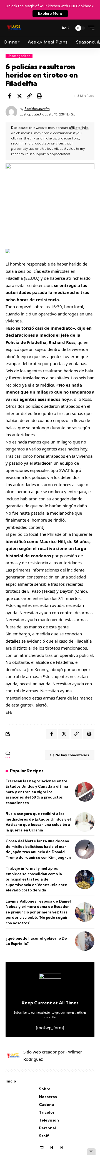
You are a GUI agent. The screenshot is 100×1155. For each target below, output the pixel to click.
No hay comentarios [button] (72, 755)
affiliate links (78, 128)
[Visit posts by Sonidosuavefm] (11, 112)
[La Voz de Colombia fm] (14, 28)
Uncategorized (19, 55)
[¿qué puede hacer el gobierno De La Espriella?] (84, 941)
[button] (54, 28)
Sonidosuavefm (36, 109)
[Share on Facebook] (9, 95)
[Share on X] (19, 95)
